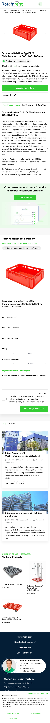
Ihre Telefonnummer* (10, 328)
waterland (10, 483)
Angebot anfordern (25, 88)
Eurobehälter (26, 10)
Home (4, 10)
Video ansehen (25, 197)
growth (21, 483)
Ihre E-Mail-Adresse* (10, 338)
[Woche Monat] (37, 365)
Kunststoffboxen (14, 10)
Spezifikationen (28, 105)
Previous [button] (4, 31)
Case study (12, 423)
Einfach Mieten (42, 105)
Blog (4, 423)
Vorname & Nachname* (11, 307)
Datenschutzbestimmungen (38, 694)
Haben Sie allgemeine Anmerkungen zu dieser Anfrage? (24, 375)
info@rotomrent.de (27, 668)
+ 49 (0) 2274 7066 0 (28, 671)
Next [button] (46, 31)
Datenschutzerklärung (28, 396)
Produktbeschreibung (11, 105)
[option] (25, 31)
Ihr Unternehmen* (9, 317)
